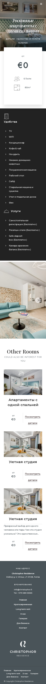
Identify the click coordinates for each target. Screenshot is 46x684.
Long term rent (23, 609)
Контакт (23, 628)
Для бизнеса (23, 623)
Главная (23, 600)
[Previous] (8, 300)
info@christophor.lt (23, 589)
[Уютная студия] (23, 444)
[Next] (38, 300)
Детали (10, 39)
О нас (23, 614)
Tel (15, 593)
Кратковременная (23, 604)
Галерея (23, 43)
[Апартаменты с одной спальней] (23, 382)
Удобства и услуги (28, 39)
